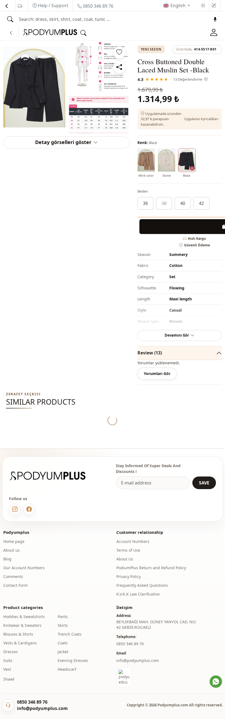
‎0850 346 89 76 (130, 643)
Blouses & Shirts (18, 634)
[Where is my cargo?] (20, 6)
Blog (7, 559)
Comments (13, 576)
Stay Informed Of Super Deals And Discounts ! (148, 468)
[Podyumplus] (52, 476)
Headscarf (67, 669)
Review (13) (149, 353)
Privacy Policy (128, 576)
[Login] (202, 5)
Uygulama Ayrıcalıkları (201, 119)
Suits (7, 660)
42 (201, 203)
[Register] (214, 5)
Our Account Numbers (24, 567)
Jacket (63, 651)
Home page (13, 541)
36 (145, 203)
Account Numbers (133, 541)
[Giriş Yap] (213, 32)
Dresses (10, 651)
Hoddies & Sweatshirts (24, 616)
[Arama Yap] (10, 19)
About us (11, 550)
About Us (124, 559)
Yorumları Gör (157, 373)
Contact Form (15, 585)
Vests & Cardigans (20, 642)
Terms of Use (128, 550)
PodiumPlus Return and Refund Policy (151, 567)
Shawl (8, 679)
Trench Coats (69, 634)
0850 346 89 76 (97, 6)
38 (164, 203)
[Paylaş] (119, 67)
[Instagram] (15, 509)
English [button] (178, 5)
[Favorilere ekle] (119, 52)
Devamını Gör (177, 335)
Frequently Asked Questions (142, 585)
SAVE (204, 483)
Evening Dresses (73, 660)
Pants (63, 616)
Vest (7, 669)
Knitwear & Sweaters (22, 625)
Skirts (63, 625)
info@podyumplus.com (137, 660)
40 (182, 203)
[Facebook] (29, 509)
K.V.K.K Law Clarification (138, 594)
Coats (63, 642)
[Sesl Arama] (215, 19)
